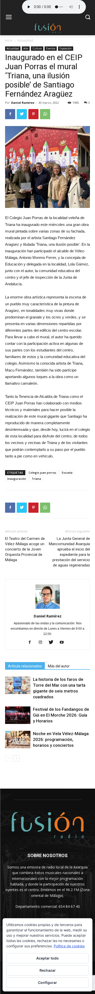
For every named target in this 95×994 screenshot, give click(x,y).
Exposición (66, 48)
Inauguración (16, 479)
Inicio (9, 40)
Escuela (67, 472)
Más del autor (59, 666)
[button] (87, 18)
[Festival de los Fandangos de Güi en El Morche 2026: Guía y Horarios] (17, 715)
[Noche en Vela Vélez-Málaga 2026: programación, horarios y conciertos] (17, 739)
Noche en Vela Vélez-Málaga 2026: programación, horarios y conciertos (61, 739)
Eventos (50, 48)
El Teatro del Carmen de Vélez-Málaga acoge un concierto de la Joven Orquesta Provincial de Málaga (25, 549)
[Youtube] (63, 643)
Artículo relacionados (25, 666)
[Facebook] (31, 643)
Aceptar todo (47, 958)
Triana (36, 479)
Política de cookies (69, 946)
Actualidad (25, 40)
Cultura (37, 48)
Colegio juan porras (42, 472)
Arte (25, 48)
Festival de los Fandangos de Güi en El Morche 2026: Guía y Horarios (61, 715)
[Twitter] (53, 643)
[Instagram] (42, 643)
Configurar (47, 982)
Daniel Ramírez (22, 102)
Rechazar (48, 970)
